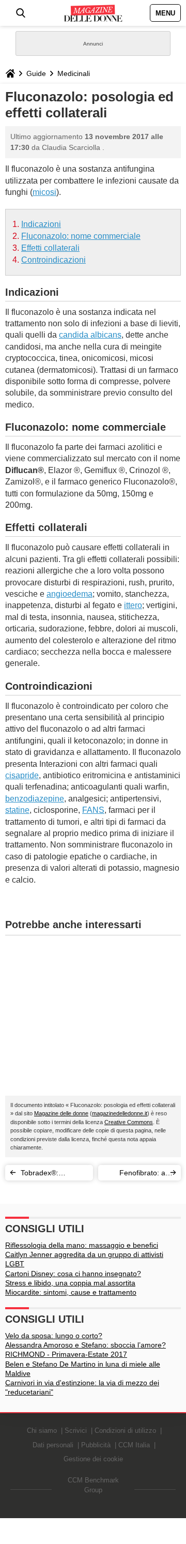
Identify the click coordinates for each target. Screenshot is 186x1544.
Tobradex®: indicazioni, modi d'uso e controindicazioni (48, 1174)
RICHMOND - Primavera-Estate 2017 (66, 1354)
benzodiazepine (34, 798)
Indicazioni (41, 224)
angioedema (69, 593)
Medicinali (73, 73)
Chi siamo (42, 1430)
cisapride (22, 775)
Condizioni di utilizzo (125, 1430)
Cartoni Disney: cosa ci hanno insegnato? (73, 1273)
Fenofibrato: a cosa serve (142, 1174)
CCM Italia (134, 1445)
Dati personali (53, 1445)
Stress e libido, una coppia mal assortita (70, 1283)
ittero (133, 605)
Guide (36, 73)
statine (17, 810)
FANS (93, 810)
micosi (44, 192)
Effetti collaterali (50, 248)
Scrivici (76, 1430)
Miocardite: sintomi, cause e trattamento (70, 1292)
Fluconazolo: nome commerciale (81, 236)
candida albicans (90, 334)
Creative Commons (128, 1122)
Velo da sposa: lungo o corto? (53, 1335)
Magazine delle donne (61, 1113)
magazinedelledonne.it (119, 1113)
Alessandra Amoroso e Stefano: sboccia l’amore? (85, 1345)
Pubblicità (96, 1445)
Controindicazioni (53, 259)
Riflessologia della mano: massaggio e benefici (81, 1245)
